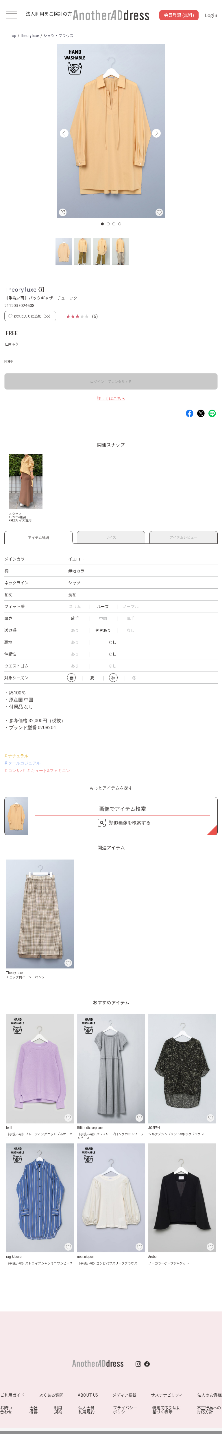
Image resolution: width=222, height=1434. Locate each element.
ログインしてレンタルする (111, 381)
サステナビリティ (167, 1395)
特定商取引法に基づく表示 (166, 1410)
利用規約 (58, 1410)
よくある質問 (51, 1395)
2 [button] (108, 223)
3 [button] (114, 223)
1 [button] (102, 223)
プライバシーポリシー (125, 1410)
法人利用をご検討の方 (49, 13)
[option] (111, 131)
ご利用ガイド (12, 1395)
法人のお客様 (209, 1395)
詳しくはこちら (111, 398)
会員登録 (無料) (179, 15)
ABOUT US (88, 1395)
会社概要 (33, 1410)
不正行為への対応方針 (209, 1410)
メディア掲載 (124, 1395)
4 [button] (120, 223)
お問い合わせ (6, 1410)
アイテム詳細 (38, 537)
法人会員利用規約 (86, 1410)
